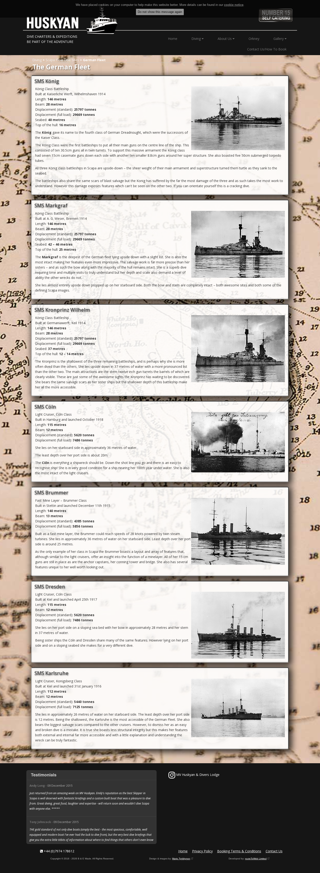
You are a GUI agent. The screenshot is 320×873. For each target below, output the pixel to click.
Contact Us (274, 851)
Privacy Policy (202, 851)
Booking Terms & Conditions (239, 851)
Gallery (279, 38)
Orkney (254, 38)
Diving (196, 38)
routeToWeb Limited (256, 858)
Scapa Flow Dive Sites (62, 60)
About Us (225, 38)
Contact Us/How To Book (267, 49)
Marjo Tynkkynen (181, 858)
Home (172, 38)
